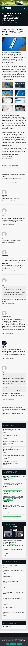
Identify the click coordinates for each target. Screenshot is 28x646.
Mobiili (17, 22)
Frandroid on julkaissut (16, 52)
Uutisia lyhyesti (8, 425)
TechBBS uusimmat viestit (11, 562)
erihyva (3, 283)
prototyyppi (15, 165)
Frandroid (11, 158)
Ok (7, 644)
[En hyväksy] (26, 641)
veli (3, 371)
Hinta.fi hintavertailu (7, 626)
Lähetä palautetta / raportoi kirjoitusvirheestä (12, 178)
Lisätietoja (19, 644)
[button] (25, 8)
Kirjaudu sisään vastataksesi (8, 200)
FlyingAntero (5, 255)
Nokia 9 (9, 165)
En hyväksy (12, 644)
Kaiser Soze (4, 195)
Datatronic (10, 472)
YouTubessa (12, 543)
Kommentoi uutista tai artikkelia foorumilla (12, 173)
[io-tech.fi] (6, 8)
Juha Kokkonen (11, 22)
